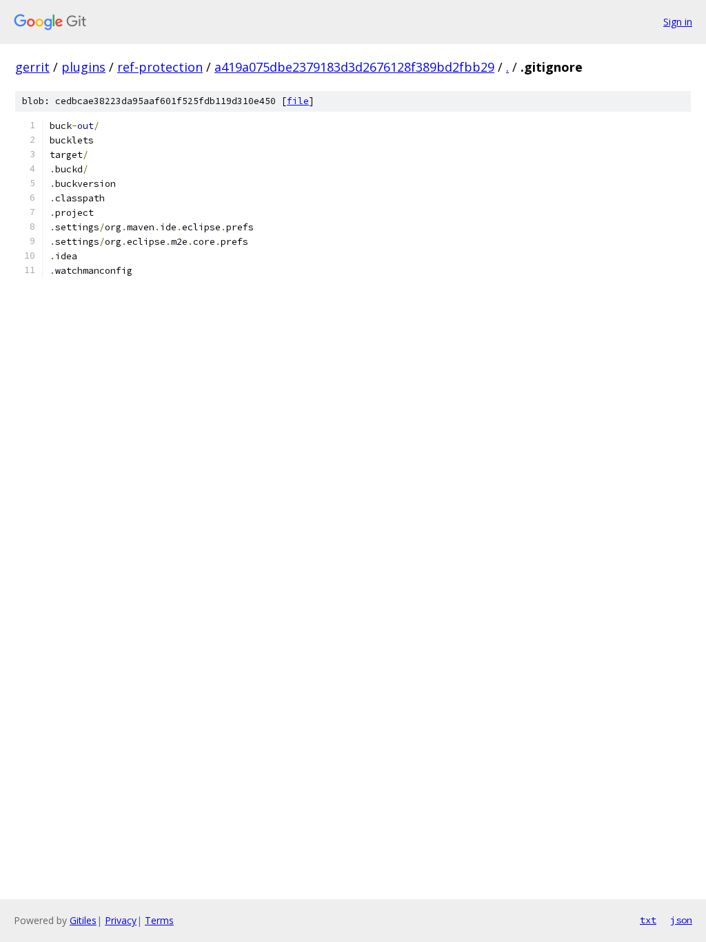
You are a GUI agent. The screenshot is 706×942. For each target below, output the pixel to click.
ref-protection (160, 67)
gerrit (32, 67)
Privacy (121, 920)
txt (648, 920)
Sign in (677, 21)
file (298, 101)
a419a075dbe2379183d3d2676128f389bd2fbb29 (354, 67)
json (681, 920)
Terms (159, 920)
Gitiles (83, 920)
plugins (83, 67)
